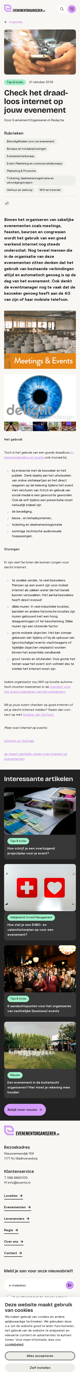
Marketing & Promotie (21, 171)
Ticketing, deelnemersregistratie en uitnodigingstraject (30, 180)
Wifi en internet (50, 190)
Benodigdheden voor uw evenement (30, 141)
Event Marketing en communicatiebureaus (34, 163)
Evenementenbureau (20, 156)
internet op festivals (19, 741)
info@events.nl (19, 1182)
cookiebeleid (14, 1344)
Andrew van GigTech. (38, 715)
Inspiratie (16, 22)
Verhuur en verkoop (20, 190)
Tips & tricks (15, 82)
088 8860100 (17, 1178)
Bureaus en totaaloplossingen (26, 149)
